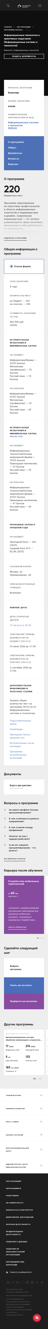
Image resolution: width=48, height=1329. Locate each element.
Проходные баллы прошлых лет (20, 736)
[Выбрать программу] (24, 967)
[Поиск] (8, 5)
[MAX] (8, 1282)
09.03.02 (12, 128)
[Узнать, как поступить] (24, 985)
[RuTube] (27, 1282)
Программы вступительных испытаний (18, 754)
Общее (12, 147)
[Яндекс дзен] (32, 1282)
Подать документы (24, 56)
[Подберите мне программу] (24, 1001)
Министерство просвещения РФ (19, 1295)
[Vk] (18, 1282)
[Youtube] (22, 1282)
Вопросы (13, 158)
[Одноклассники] (37, 1282)
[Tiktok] (13, 1282)
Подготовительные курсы (20, 722)
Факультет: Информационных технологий (21, 50)
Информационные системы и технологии (23, 124)
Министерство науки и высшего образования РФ (17, 1290)
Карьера (13, 164)
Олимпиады (16, 729)
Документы (15, 153)
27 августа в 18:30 (20, 625)
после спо (16, 436)
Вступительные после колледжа (22, 744)
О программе (16, 142)
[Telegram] (42, 1282)
